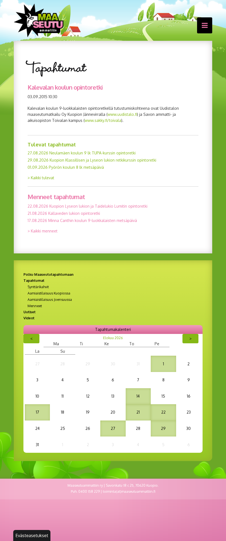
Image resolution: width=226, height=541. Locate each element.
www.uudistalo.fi (122, 114)
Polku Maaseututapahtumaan (48, 274)
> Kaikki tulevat (41, 177)
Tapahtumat (33, 280)
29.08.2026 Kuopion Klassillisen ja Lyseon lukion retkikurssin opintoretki (92, 160)
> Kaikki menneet (43, 231)
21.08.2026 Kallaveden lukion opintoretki (64, 213)
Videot (28, 318)
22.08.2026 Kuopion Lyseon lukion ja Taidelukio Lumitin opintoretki (87, 206)
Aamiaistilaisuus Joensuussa (50, 299)
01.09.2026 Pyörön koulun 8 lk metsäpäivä (66, 167)
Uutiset (29, 312)
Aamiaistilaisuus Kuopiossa (49, 293)
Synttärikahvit (38, 287)
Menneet (35, 306)
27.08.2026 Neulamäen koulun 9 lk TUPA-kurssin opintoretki (82, 153)
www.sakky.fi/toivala (103, 120)
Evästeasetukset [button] (31, 535)
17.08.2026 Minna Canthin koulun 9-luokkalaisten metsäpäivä (82, 220)
